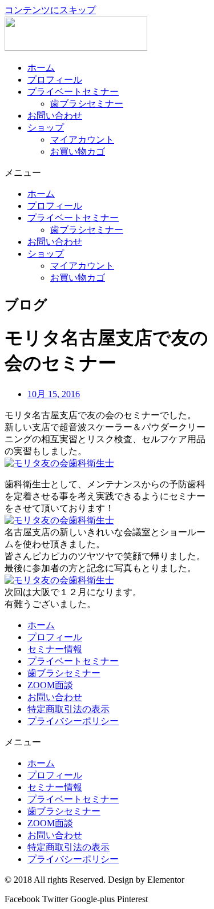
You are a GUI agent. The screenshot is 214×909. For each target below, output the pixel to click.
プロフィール (54, 79)
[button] (107, 173)
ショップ (45, 127)
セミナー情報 (54, 649)
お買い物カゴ (77, 151)
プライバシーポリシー (73, 721)
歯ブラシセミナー (86, 103)
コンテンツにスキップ (50, 10)
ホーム (41, 67)
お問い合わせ (54, 115)
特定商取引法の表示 (68, 709)
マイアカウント (82, 139)
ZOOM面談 (50, 685)
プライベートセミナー (73, 91)
